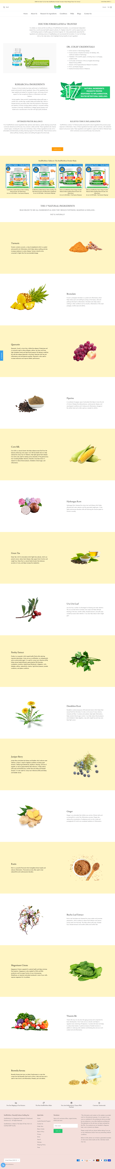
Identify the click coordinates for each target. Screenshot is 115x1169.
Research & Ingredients (48, 14)
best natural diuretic (39, 107)
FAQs (72, 14)
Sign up (58, 1131)
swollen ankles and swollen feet (34, 101)
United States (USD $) (105, 1)
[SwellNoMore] (57, 7)
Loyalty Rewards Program (43, 1121)
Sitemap (39, 1142)
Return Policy (40, 1131)
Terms (38, 1137)
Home (25, 14)
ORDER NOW (57, 149)
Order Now (40, 1126)
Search (39, 1139)
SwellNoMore (53, 34)
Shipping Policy (41, 1145)
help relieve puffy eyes (40, 99)
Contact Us (88, 14)
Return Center (40, 1129)
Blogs (79, 14)
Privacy (39, 1134)
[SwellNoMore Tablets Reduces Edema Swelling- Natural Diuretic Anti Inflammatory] (18, 176)
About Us (34, 14)
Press (38, 1147)
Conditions (63, 14)
